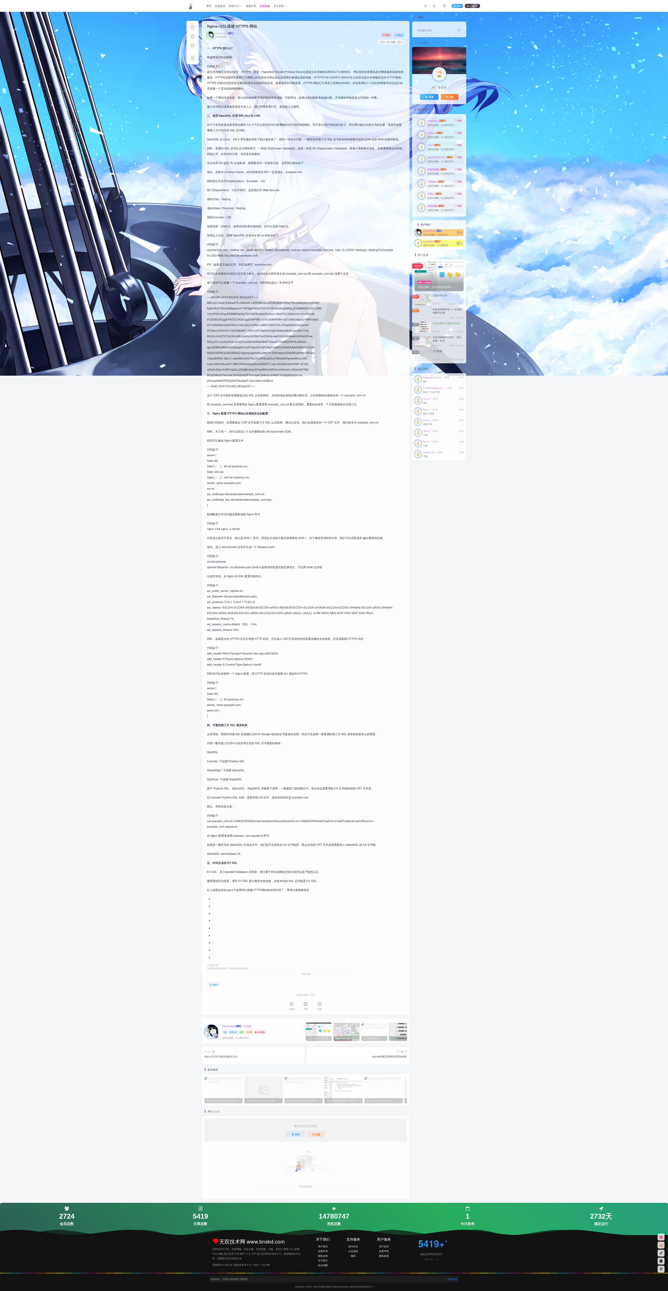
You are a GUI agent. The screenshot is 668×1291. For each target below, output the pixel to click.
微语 (353, 1255)
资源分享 (251, 6)
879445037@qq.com (433, 388)
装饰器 (455, 474)
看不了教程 (428, 413)
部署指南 (420, 474)
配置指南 (451, 469)
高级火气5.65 (440, 295)
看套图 (244, 1279)
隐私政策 (323, 1255)
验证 (418, 469)
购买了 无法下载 (431, 392)
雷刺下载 (427, 424)
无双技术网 (324, 1286)
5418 (234, 1031)
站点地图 (323, 1265)
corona (431, 132)
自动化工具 (448, 479)
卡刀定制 (437, 351)
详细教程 (444, 474)
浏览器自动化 (423, 494)
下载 (425, 435)
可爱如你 (432, 181)
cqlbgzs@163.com (432, 377)
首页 (209, 6)
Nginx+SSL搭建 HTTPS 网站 (232, 26)
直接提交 (442, 484)
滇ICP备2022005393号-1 (361, 1286)
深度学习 (444, 489)
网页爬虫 (430, 484)
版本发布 (432, 489)
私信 (400, 35)
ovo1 (430, 145)
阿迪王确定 (429, 469)
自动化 (419, 484)
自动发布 (420, 479)
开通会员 (474, 5)
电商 (452, 484)
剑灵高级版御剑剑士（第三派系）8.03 (447, 338)
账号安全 (353, 1246)
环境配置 (420, 489)
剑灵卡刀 (234, 6)
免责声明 (323, 1251)
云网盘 (225, 1279)
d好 (425, 381)
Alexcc (426, 398)
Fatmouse (220, 33)
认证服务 (353, 1251)
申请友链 (453, 1279)
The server (219, 17)
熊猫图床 (235, 1279)
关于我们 (323, 1260)
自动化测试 (433, 479)
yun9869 (428, 241)
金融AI (441, 469)
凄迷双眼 (432, 205)
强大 (425, 402)
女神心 (431, 193)
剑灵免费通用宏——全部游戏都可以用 (447, 310)
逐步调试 (432, 474)
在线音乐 (220, 6)
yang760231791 (436, 157)
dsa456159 (428, 452)
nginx (231, 17)
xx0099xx (432, 120)
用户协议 (323, 1246)
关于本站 (278, 6)
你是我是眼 (433, 169)
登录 (297, 1134)
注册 (317, 1134)
